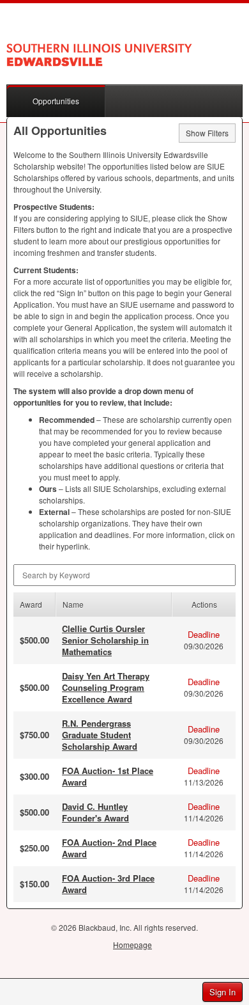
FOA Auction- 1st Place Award (107, 776)
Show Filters (207, 132)
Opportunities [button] (56, 100)
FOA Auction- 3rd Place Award (108, 884)
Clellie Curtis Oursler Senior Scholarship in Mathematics (105, 640)
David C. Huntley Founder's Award (95, 812)
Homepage (132, 944)
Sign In (222, 992)
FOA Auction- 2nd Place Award (109, 848)
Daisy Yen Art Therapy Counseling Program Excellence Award (105, 687)
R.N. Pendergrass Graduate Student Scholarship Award (99, 734)
